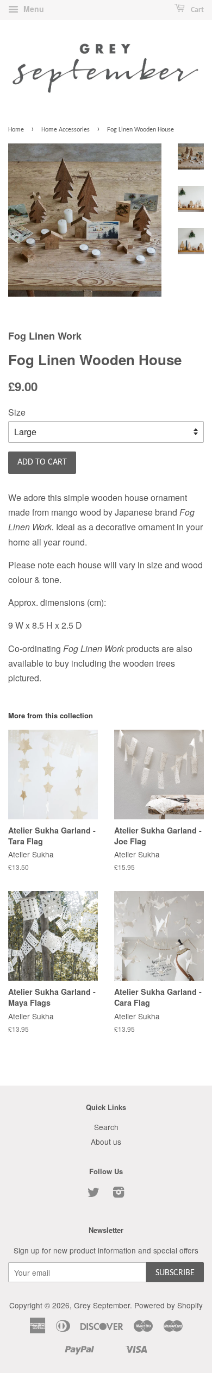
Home (16, 130)
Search (106, 1126)
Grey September (102, 1305)
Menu (32, 8)
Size (17, 412)
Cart (196, 10)
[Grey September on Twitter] (93, 1193)
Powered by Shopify (168, 1305)
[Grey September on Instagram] (118, 1193)
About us (106, 1141)
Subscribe (175, 1273)
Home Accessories (65, 130)
